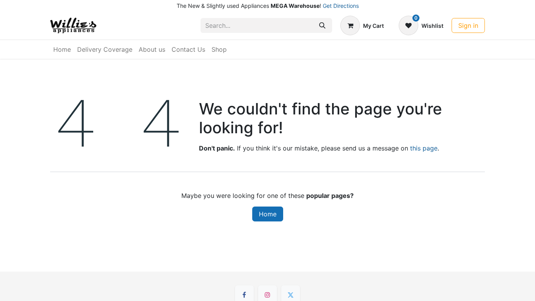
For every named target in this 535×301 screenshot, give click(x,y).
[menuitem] (62, 49)
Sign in (468, 25)
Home (268, 214)
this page (423, 148)
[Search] (322, 25)
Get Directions (341, 5)
